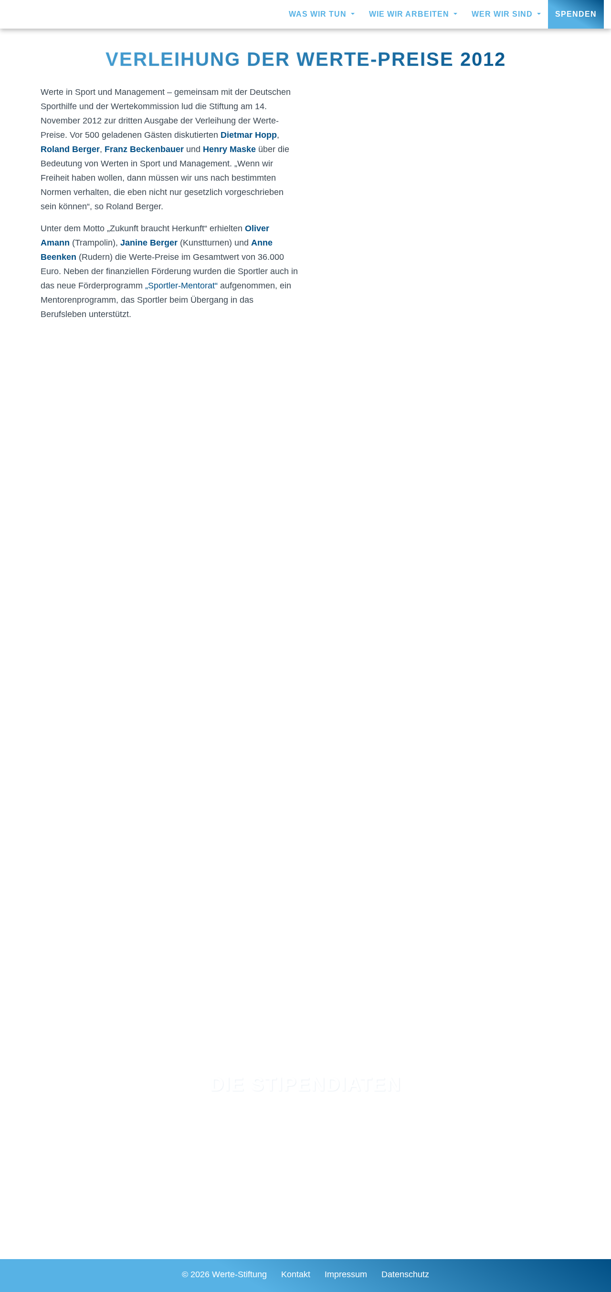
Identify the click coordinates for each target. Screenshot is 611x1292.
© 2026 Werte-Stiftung (224, 1274)
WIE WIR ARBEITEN (410, 14)
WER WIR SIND (503, 14)
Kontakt (295, 1274)
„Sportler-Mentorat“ (181, 285)
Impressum (346, 1274)
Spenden (576, 14)
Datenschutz (405, 1274)
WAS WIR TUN (319, 14)
